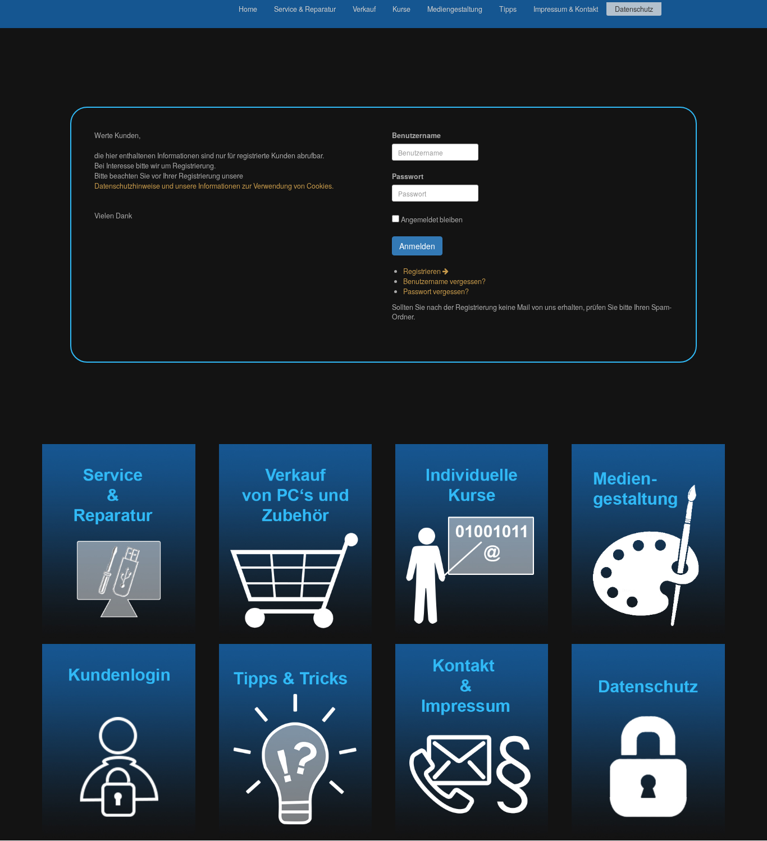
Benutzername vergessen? (444, 281)
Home (248, 9)
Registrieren (422, 271)
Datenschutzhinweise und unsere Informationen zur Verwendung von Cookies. (214, 186)
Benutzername (416, 135)
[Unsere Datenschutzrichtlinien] (648, 740)
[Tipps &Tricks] (295, 740)
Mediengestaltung (454, 9)
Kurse (401, 9)
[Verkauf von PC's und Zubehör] (295, 541)
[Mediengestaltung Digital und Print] (648, 541)
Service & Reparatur (305, 9)
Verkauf (364, 9)
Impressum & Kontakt (565, 9)
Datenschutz (634, 9)
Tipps (508, 9)
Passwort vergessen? (436, 291)
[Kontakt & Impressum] (471, 740)
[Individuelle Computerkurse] (471, 541)
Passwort (407, 176)
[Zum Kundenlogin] (119, 740)
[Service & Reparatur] (119, 541)
